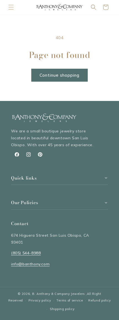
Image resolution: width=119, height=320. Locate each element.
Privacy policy (40, 300)
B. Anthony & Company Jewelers (58, 294)
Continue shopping (59, 75)
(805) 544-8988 (26, 252)
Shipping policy (62, 309)
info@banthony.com (30, 264)
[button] (11, 7)
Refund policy (99, 300)
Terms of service (69, 300)
